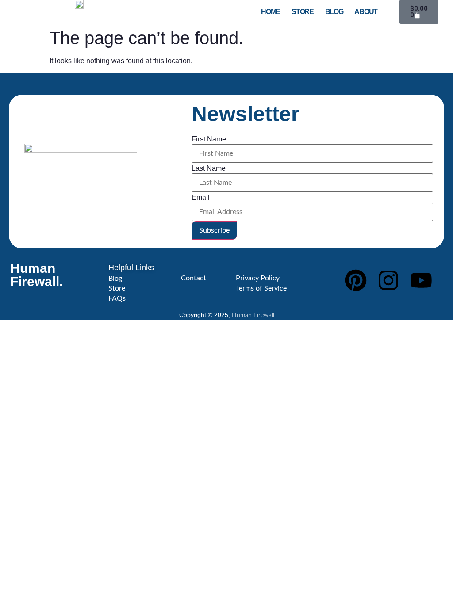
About (365, 11)
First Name (209, 139)
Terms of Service (261, 288)
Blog (334, 11)
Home (270, 11)
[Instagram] (388, 280)
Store (303, 11)
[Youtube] (421, 280)
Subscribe (214, 230)
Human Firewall (253, 315)
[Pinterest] (356, 280)
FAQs (117, 298)
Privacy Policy (258, 278)
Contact (193, 278)
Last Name (209, 168)
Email (201, 197)
